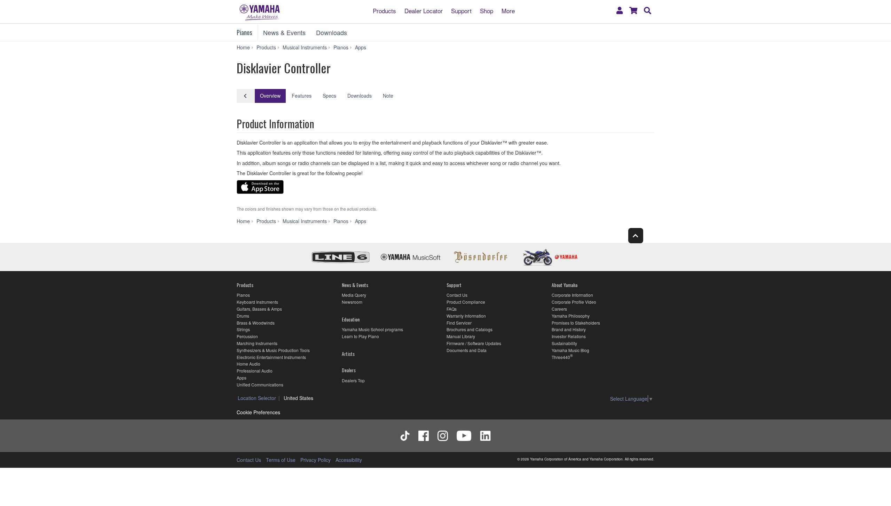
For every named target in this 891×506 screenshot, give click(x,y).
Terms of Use (280, 459)
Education (351, 319)
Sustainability (564, 343)
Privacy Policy (315, 459)
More (508, 10)
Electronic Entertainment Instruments (271, 357)
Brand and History (569, 329)
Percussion (247, 336)
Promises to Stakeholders (576, 323)
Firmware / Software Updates (474, 343)
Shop (486, 10)
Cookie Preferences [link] (258, 412)
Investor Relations (569, 336)
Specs (329, 95)
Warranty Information (466, 316)
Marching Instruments (257, 343)
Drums (243, 316)
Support (461, 10)
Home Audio (248, 364)
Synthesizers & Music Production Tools (273, 350)
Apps (241, 378)
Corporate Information (572, 295)
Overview (270, 95)
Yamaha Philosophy (571, 316)
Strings (243, 329)
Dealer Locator (423, 10)
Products (384, 10)
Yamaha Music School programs (372, 329)
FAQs (452, 309)
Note (388, 95)
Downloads (331, 32)
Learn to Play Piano (360, 336)
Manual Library (461, 336)
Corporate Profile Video (574, 302)
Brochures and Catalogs (469, 329)
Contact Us (457, 295)
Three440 (561, 357)
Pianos (244, 32)
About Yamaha (564, 284)
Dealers (349, 370)
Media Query (354, 295)
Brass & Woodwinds (256, 323)
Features (302, 95)
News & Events (284, 32)
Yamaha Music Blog (570, 350)
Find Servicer (459, 323)
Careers (559, 309)
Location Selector (257, 397)
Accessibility (349, 459)
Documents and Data (467, 350)
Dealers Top (353, 380)
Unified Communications (260, 384)
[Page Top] (635, 235)
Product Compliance (466, 302)
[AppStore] (260, 188)
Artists (348, 353)
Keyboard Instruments (257, 302)
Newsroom (352, 302)
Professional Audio (255, 371)
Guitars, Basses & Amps (259, 309)
